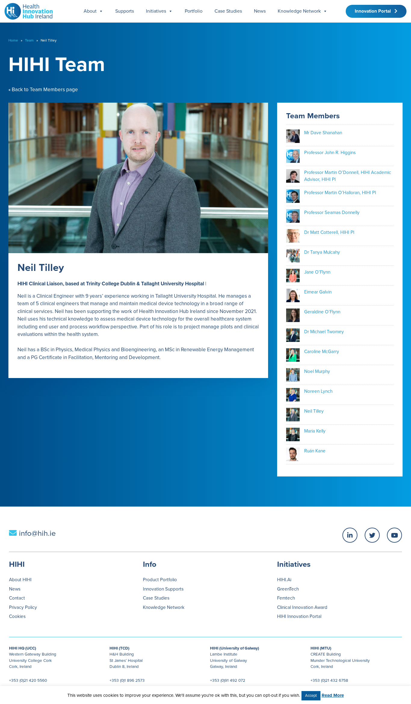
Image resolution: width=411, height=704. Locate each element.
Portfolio (193, 11)
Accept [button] (311, 695)
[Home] (26, 10)
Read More (333, 695)
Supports (124, 11)
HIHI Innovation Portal (299, 616)
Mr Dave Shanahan (323, 132)
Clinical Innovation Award (302, 607)
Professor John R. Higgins (330, 152)
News (260, 11)
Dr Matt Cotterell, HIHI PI (329, 232)
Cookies (17, 616)
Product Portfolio (160, 579)
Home (13, 40)
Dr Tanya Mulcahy (322, 252)
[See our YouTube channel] (394, 535)
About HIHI (20, 579)
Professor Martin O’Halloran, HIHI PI (340, 192)
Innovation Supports (163, 589)
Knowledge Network (299, 11)
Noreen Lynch (318, 391)
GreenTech (288, 589)
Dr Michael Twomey (324, 331)
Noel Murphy (317, 371)
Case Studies (228, 11)
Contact (17, 598)
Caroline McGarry (321, 351)
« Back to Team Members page (43, 89)
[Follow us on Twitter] (372, 535)
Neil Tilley (314, 411)
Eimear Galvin (318, 292)
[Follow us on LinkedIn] (349, 535)
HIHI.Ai (284, 579)
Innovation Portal (374, 11)
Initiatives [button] (156, 11)
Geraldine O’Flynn (322, 312)
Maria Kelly (315, 431)
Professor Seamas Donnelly (332, 212)
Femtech (286, 598)
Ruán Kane (315, 451)
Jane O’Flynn (317, 272)
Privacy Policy (23, 607)
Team (29, 40)
